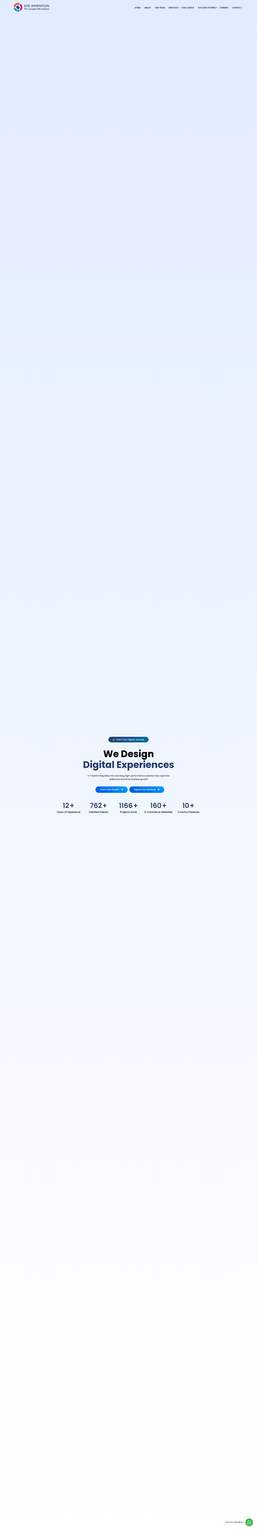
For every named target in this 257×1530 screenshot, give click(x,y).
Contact (237, 7)
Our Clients (188, 7)
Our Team (160, 7)
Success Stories (207, 7)
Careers (224, 7)
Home (138, 7)
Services (173, 7)
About (147, 7)
